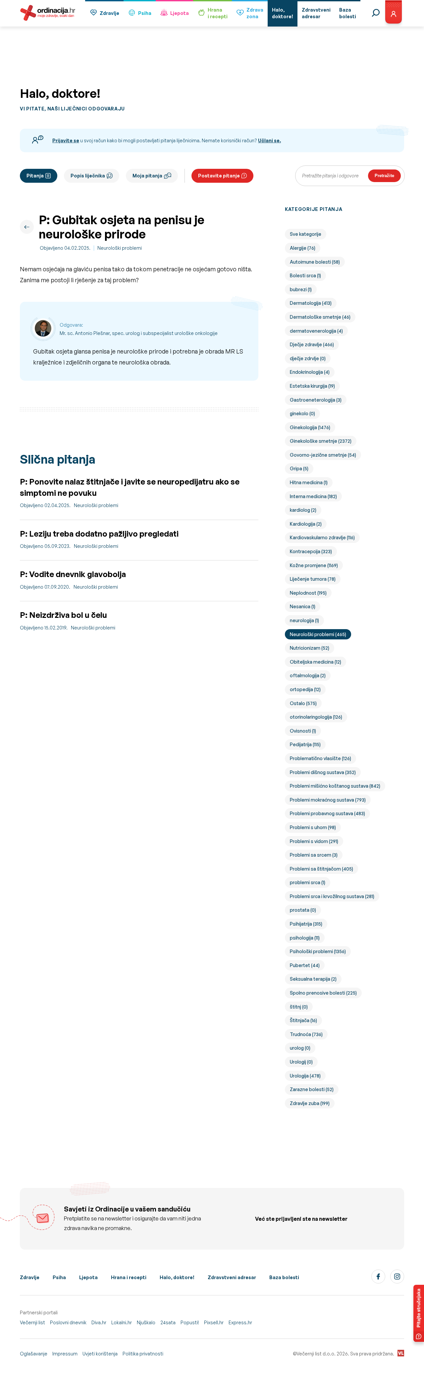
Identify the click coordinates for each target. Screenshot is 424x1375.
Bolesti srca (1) (305, 275)
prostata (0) (303, 910)
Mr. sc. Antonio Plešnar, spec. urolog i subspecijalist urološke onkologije (139, 333)
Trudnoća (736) (306, 1034)
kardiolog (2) (303, 510)
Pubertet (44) (305, 965)
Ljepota (179, 13)
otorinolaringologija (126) (316, 717)
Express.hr (240, 1322)
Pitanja (35, 175)
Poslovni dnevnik (68, 1322)
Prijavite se (65, 140)
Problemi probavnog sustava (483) (327, 813)
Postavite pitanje (219, 175)
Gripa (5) (299, 468)
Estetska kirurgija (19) (312, 386)
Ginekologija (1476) (310, 427)
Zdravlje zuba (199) (310, 1103)
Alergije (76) (302, 248)
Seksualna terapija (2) (313, 979)
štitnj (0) (299, 1007)
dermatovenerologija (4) (316, 331)
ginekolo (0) (302, 413)
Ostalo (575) (303, 703)
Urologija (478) (305, 1076)
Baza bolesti (284, 1277)
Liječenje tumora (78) (313, 579)
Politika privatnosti (143, 1353)
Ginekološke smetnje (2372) (320, 441)
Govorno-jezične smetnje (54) (323, 455)
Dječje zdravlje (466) (312, 344)
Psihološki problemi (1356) (318, 951)
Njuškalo (146, 1322)
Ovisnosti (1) (303, 731)
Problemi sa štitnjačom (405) (321, 869)
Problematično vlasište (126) (320, 758)
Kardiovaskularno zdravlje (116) (322, 537)
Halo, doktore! (177, 1277)
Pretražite (384, 175)
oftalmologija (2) (308, 675)
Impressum (65, 1353)
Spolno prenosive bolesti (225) (323, 993)
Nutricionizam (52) (309, 648)
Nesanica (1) (302, 606)
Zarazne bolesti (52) (312, 1089)
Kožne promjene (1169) (314, 565)
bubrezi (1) (301, 289)
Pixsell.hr (214, 1322)
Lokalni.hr (121, 1322)
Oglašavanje (33, 1353)
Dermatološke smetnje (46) (320, 317)
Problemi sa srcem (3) (314, 855)
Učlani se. (269, 140)
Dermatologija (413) (311, 303)
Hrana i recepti (128, 1277)
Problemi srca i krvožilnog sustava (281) (332, 896)
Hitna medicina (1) (309, 482)
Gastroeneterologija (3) (316, 400)
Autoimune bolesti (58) (315, 262)
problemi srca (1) (307, 882)
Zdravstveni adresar (232, 1277)
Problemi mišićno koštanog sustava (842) (335, 786)
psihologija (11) (305, 938)
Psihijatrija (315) (306, 924)
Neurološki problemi (119, 248)
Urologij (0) (301, 1062)
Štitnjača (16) (303, 1020)
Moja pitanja (147, 175)
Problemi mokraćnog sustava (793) (328, 800)
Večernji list (32, 1322)
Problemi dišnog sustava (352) (323, 772)
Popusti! (190, 1322)
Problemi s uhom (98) (313, 827)
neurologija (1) (304, 620)
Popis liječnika (88, 175)
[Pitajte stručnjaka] (418, 1313)
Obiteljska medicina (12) (315, 662)
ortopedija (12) (305, 689)
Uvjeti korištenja (100, 1353)
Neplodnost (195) (308, 593)
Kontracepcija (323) (311, 551)
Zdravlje (109, 13)
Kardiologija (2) (306, 524)
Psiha (144, 13)
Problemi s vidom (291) (314, 841)
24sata (168, 1322)
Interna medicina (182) (313, 496)
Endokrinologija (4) (310, 372)
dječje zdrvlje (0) (308, 358)
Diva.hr (98, 1322)
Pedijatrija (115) (305, 744)
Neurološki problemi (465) (318, 634)
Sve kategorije (305, 234)
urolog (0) (300, 1048)
